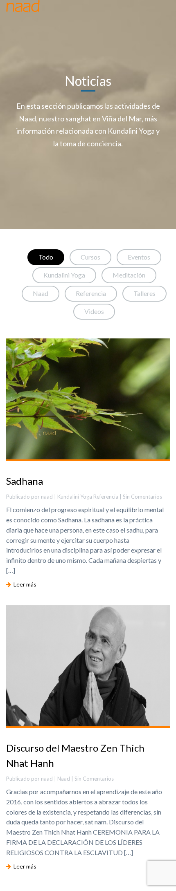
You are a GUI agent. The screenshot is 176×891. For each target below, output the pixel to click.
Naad (40, 293)
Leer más (23, 584)
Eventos (139, 257)
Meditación (129, 275)
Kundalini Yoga (64, 275)
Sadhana (24, 481)
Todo (45, 257)
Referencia (91, 293)
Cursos (90, 257)
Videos (94, 311)
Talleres (144, 293)
